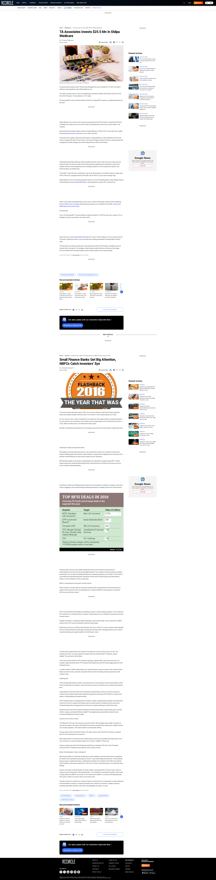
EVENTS (127, 866)
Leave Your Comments (110, 309)
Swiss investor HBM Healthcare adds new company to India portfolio (148, 70)
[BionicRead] (110, 42)
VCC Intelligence (69, 2)
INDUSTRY (52, 7)
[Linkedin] (123, 42)
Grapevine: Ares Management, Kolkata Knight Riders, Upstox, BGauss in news (147, 388)
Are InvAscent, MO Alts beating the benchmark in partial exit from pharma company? (147, 88)
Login (189, 2)
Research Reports (56, 2)
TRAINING (127, 869)
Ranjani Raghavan (68, 40)
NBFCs (91, 795)
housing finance (80, 795)
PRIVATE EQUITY (21, 7)
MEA (211, 3)
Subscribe (198, 2)
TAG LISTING (112, 866)
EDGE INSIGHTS (129, 872)
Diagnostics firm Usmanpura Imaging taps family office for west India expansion (147, 97)
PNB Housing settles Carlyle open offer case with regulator (96, 820)
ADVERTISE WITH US (98, 863)
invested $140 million (79, 237)
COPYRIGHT (95, 869)
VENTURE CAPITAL (32, 7)
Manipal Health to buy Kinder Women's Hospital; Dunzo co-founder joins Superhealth (147, 117)
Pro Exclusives (43, 2)
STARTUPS (87, 7)
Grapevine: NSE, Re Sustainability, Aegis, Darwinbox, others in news (148, 407)
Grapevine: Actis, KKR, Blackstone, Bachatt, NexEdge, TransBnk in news (147, 398)
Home (61, 27)
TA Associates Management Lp (88, 274)
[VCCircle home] (7, 3)
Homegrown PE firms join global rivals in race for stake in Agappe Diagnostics (148, 107)
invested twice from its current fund (72, 133)
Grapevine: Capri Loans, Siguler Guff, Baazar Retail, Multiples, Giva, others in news (148, 443)
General (67, 355)
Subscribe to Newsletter (73, 325)
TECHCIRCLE (128, 863)
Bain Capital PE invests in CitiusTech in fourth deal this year (96, 295)
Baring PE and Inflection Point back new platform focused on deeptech (111, 295)
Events (24, 2)
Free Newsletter (82, 2)
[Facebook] (117, 42)
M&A (40, 7)
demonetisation (65, 795)
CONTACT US (95, 866)
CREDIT (45, 7)
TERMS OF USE (113, 860)
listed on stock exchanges (72, 204)
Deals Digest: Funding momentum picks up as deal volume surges (81, 295)
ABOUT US (95, 860)
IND (207, 3)
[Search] (184, 3)
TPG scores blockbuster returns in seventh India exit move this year (148, 60)
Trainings (32, 2)
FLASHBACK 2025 (78, 7)
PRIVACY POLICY (97, 872)
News (18, 2)
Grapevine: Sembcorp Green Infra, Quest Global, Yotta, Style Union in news (148, 417)
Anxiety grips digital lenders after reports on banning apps (81, 820)
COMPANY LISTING (114, 863)
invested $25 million (80, 182)
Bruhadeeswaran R (68, 368)
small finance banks (67, 799)
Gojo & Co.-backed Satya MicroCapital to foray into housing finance (111, 820)
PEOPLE (59, 7)
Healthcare (68, 27)
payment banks (103, 795)
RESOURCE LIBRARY (114, 869)
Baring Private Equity (67, 274)
